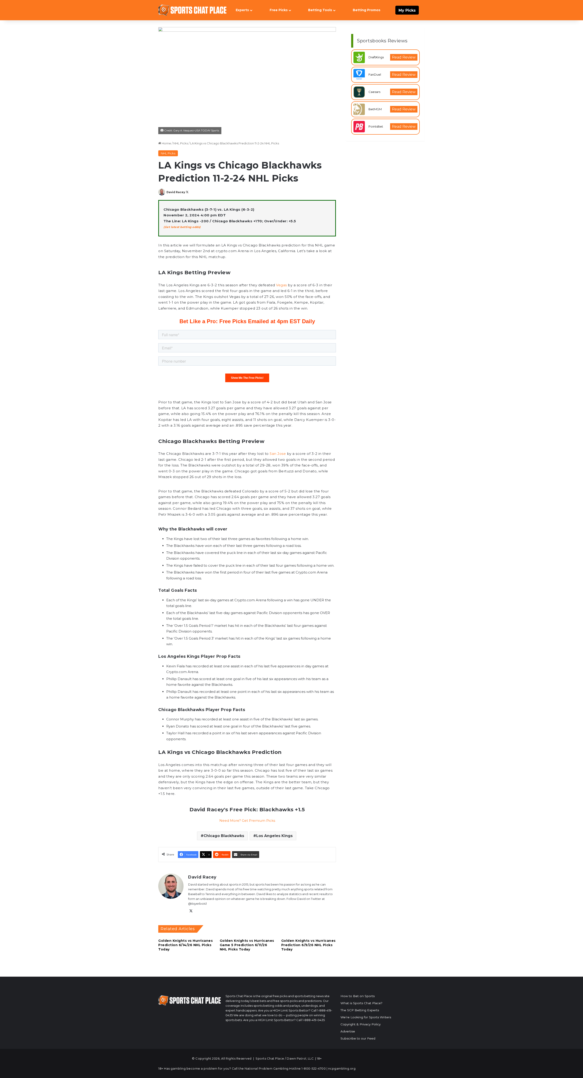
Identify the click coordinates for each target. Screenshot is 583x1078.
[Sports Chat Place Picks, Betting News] (192, 10)
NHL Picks (180, 143)
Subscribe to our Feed (357, 1038)
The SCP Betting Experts (359, 1010)
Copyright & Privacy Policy (360, 1024)
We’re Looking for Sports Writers (365, 1017)
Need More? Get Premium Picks (247, 820)
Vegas (281, 285)
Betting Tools (320, 10)
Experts (242, 10)
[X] (191, 911)
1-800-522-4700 (314, 1068)
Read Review (404, 57)
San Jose (277, 453)
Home (166, 143)
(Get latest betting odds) (182, 227)
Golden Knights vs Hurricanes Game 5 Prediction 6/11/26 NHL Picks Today (247, 945)
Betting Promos (366, 10)
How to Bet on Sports (357, 996)
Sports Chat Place (270, 1058)
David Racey (175, 192)
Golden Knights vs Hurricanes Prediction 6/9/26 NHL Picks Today (308, 945)
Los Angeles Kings (274, 836)
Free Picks (279, 10)
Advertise (347, 1031)
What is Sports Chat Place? (361, 1003)
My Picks (407, 10)
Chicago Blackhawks (224, 836)
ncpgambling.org (342, 1068)
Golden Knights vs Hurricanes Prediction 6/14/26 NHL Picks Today (185, 945)
